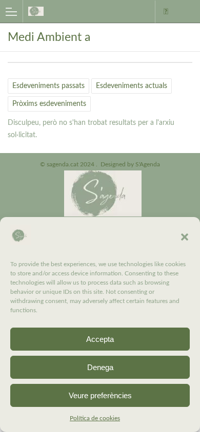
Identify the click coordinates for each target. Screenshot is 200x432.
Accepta (100, 339)
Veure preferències (100, 395)
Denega (100, 367)
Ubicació (165, 12)
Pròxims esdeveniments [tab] (49, 103)
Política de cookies (95, 418)
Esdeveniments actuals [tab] (131, 86)
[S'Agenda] (71, 11)
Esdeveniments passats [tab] (48, 86)
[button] (184, 237)
